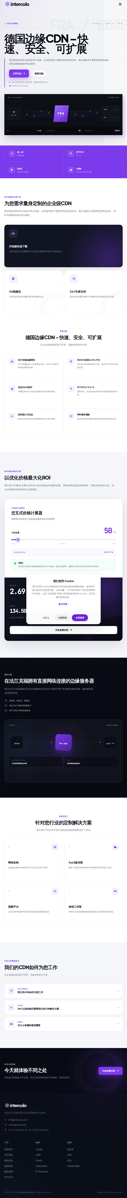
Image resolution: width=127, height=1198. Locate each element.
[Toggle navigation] (120, 4)
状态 (69, 1160)
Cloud (39, 1160)
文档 (69, 1154)
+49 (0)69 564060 (17, 1125)
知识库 (70, 1149)
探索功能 (39, 73)
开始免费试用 (61, 630)
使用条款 (8, 1165)
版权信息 (8, 1160)
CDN (38, 1154)
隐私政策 (8, 1171)
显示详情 (63, 604)
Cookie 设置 (73, 1165)
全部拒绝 (62, 617)
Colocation (41, 1165)
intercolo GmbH (26, 1192)
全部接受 (80, 617)
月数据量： (16, 532)
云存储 (39, 1149)
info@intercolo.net (17, 1119)
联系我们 (8, 1149)
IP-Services (42, 1171)
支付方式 (8, 1177)
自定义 (46, 617)
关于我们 (8, 1154)
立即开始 (17, 73)
